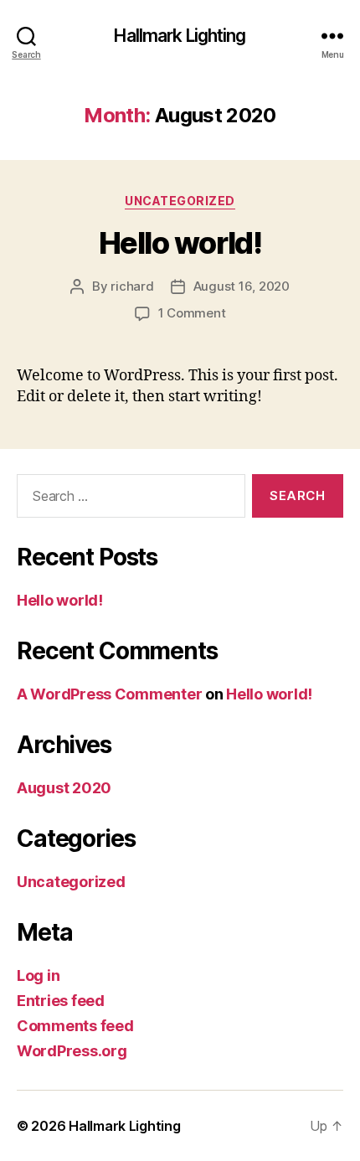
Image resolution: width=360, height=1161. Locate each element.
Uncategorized (180, 201)
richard (132, 286)
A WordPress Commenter (109, 694)
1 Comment (192, 313)
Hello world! (180, 242)
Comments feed (75, 1026)
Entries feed (61, 1000)
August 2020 (64, 788)
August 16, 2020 (241, 286)
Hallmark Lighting (179, 35)
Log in (38, 975)
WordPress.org (72, 1051)
